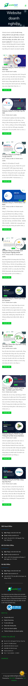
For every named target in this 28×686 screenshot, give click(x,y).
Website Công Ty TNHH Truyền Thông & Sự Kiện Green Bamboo (13, 435)
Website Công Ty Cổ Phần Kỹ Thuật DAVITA (12, 156)
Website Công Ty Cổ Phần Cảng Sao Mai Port (12, 481)
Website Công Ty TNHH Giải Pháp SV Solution (13, 299)
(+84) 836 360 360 (15, 533)
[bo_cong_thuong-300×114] (14, 605)
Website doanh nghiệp (11, 71)
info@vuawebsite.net (13, 535)
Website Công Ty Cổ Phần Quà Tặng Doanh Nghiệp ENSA (12, 251)
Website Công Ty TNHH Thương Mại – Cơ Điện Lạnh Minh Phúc (13, 389)
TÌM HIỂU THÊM (7, 89)
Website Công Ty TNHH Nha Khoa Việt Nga (13, 68)
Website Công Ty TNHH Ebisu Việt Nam (13, 203)
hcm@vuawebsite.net (13, 554)
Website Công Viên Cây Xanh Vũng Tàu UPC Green (14, 345)
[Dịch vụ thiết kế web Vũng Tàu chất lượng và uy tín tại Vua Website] (14, 587)
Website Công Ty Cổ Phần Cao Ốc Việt (13, 112)
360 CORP (12, 678)
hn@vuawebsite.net (13, 573)
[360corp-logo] (10, 3)
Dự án (3, 71)
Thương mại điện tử (10, 158)
